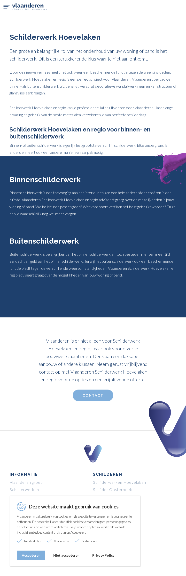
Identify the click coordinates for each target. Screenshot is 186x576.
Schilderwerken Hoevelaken (119, 482)
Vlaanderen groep (26, 482)
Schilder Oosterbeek (112, 489)
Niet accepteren (66, 555)
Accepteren (31, 555)
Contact (93, 395)
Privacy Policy (103, 555)
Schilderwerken (24, 489)
